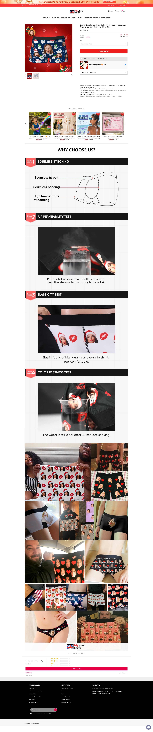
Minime (54, 18)
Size (81, 40)
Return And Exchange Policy (35, 691)
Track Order (123, 5)
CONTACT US (111, 5)
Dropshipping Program (66, 702)
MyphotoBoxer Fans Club (67, 688)
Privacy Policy (32, 699)
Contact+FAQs (32, 694)
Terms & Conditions (33, 702)
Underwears (46, 18)
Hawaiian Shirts (62, 18)
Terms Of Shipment (65, 696)
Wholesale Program (65, 699)
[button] (28, 47)
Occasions (96, 18)
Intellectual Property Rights (35, 696)
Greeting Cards (106, 18)
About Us (63, 691)
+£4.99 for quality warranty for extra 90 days (95, 59)
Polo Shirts (71, 18)
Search (62, 694)
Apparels (79, 18)
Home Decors (88, 18)
